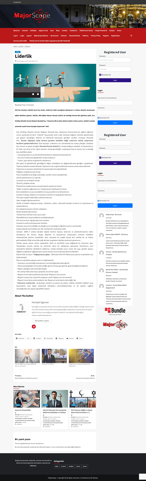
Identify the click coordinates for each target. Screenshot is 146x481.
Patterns (85, 36)
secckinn (109, 285)
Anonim (108, 252)
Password (102, 65)
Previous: (26, 377)
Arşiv (52, 30)
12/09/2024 (19, 424)
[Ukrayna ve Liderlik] (54, 356)
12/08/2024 (47, 427)
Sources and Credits (20, 41)
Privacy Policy (96, 36)
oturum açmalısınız (37, 443)
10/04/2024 (75, 427)
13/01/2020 (31, 61)
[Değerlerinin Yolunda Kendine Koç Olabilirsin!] (81, 356)
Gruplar (112, 30)
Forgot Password (101, 30)
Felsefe (63, 466)
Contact (64, 30)
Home (119, 30)
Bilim (56, 466)
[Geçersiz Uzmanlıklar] (26, 399)
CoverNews (84, 478)
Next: (85, 377)
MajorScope (110, 214)
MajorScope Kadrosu (41, 36)
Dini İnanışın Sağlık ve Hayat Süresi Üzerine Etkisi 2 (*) (81, 411)
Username (102, 56)
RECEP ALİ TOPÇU (112, 269)
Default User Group (86, 30)
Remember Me (106, 75)
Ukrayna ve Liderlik (48, 364)
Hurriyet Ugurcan (21, 61)
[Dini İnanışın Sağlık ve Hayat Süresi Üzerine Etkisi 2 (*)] (83, 399)
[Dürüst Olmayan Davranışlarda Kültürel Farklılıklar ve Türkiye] (54, 399)
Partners (64, 36)
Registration (115, 36)
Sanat (85, 466)
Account (25, 30)
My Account (54, 36)
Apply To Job (43, 30)
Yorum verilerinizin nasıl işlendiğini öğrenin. (66, 447)
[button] (131, 35)
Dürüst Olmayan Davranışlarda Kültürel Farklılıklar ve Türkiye (54, 411)
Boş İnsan (118, 214)
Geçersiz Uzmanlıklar (23, 410)
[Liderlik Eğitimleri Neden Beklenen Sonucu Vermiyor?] (27, 356)
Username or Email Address (107, 98)
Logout (29, 36)
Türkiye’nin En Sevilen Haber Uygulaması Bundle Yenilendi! (49, 41)
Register (106, 36)
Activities (33, 30)
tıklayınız (33, 465)
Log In (15, 36)
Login (22, 36)
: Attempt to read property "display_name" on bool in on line (25, 418)
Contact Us (73, 30)
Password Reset (74, 36)
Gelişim (18, 52)
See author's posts (42, 321)
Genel (78, 466)
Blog (57, 30)
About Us (16, 30)
